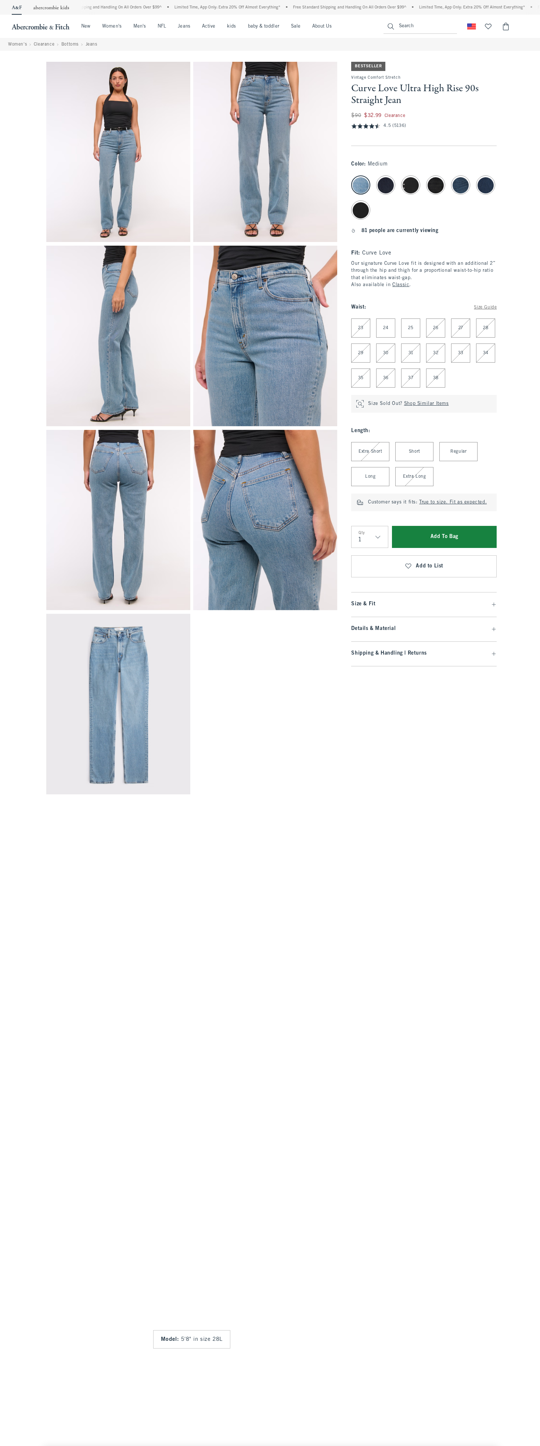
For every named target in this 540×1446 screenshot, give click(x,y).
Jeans (184, 26)
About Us (322, 26)
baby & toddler (263, 26)
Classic (400, 285)
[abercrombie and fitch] (40, 26)
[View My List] (488, 26)
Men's (139, 26)
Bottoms (70, 44)
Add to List (429, 566)
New (85, 26)
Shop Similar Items (426, 404)
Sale (295, 26)
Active (208, 26)
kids (231, 26)
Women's (112, 26)
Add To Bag (444, 536)
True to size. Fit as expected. (453, 502)
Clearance (44, 44)
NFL (162, 26)
